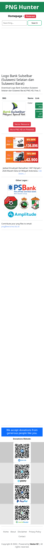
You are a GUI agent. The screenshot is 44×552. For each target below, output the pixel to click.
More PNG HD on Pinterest (22, 129)
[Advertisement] (22, 52)
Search (35, 23)
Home (6, 531)
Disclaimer (22, 531)
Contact (22, 536)
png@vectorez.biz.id (10, 226)
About (13, 531)
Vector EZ (34, 544)
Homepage (15, 16)
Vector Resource (22, 124)
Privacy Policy (35, 531)
